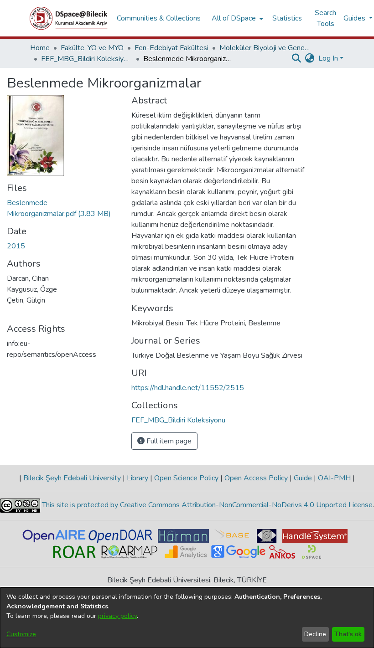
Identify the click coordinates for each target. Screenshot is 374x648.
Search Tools (325, 18)
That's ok (348, 634)
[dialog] (187, 617)
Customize (21, 634)
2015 (16, 246)
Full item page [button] (168, 441)
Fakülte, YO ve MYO (92, 48)
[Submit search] (296, 58)
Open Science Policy (186, 478)
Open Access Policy (256, 478)
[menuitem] (236, 18)
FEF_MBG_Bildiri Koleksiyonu (86, 59)
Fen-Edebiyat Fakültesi (171, 48)
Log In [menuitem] (328, 58)
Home (40, 48)
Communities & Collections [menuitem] (159, 18)
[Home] (69, 18)
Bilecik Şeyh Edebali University (72, 478)
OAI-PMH (334, 478)
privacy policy (117, 616)
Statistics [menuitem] (287, 18)
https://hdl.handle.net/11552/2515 (187, 388)
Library (137, 478)
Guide (303, 478)
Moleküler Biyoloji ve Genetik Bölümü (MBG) (265, 48)
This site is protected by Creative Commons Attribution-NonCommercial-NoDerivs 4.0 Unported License (206, 505)
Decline (315, 634)
